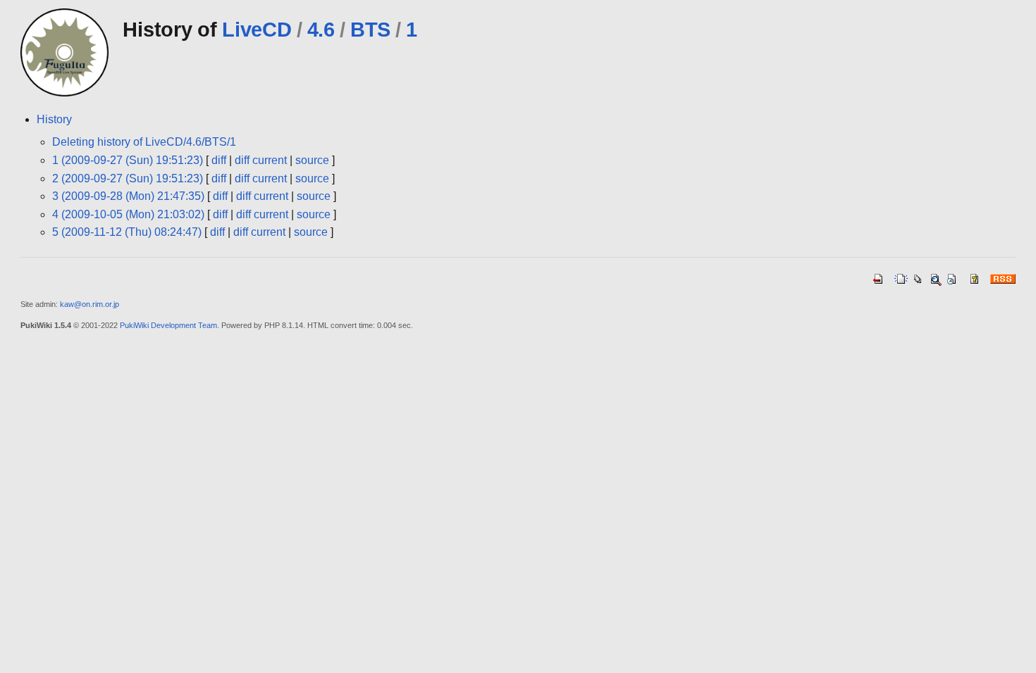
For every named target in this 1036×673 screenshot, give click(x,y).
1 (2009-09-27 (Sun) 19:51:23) (127, 160)
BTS (370, 29)
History (54, 119)
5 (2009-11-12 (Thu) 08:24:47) (127, 232)
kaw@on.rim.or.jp (89, 304)
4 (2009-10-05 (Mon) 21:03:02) (128, 214)
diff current (261, 160)
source (312, 160)
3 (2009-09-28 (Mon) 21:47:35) (128, 196)
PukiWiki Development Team (168, 325)
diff (218, 160)
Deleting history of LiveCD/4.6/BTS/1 (144, 142)
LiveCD (256, 29)
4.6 (321, 29)
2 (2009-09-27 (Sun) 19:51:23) (127, 178)
